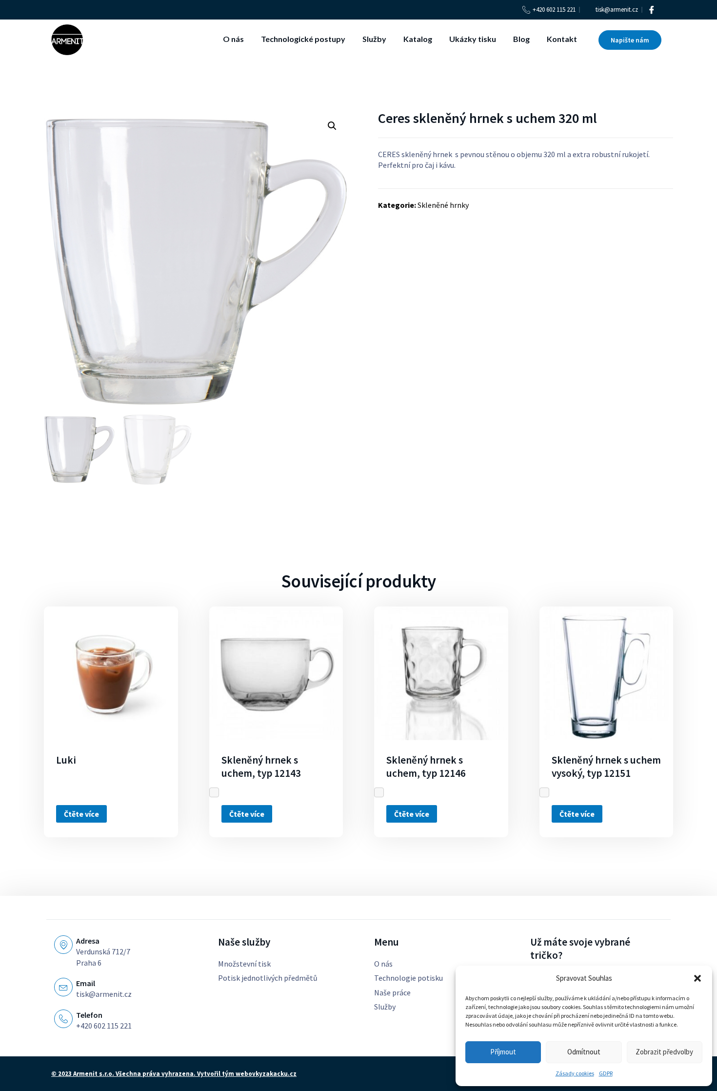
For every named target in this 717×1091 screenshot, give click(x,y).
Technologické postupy (303, 38)
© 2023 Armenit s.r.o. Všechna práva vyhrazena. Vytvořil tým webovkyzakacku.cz (174, 1074)
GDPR (606, 1073)
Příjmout (503, 1051)
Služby (374, 38)
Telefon (89, 1015)
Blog (521, 38)
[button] (697, 978)
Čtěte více (81, 814)
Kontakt (562, 38)
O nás (233, 38)
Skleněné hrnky (443, 205)
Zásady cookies (575, 1073)
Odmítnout (583, 1051)
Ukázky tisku (472, 38)
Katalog (417, 38)
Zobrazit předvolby (664, 1051)
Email (85, 983)
